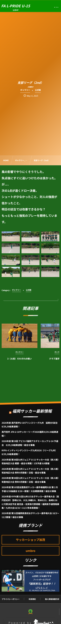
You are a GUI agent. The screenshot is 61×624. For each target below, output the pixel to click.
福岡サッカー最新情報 (32, 411)
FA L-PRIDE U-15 (15, 6)
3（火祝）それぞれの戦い (19, 358)
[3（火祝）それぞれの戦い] (19, 336)
